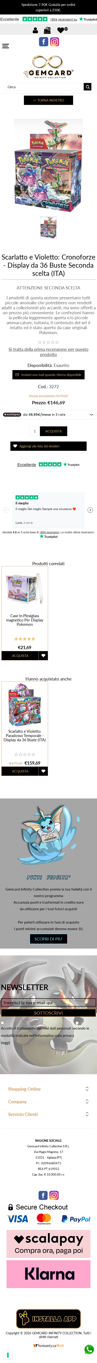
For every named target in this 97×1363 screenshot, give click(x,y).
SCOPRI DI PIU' (49, 938)
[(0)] (60, 30)
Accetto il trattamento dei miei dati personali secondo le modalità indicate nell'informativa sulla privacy (45, 1031)
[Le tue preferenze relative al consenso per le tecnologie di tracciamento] (8, 1355)
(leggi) (5, 1042)
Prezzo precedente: (42, 396)
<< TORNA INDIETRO (48, 100)
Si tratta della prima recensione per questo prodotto (48, 352)
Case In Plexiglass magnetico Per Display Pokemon (24, 620)
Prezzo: (39, 402)
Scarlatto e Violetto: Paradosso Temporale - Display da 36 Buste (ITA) (25, 735)
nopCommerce (55, 1340)
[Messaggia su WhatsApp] (89, 1353)
